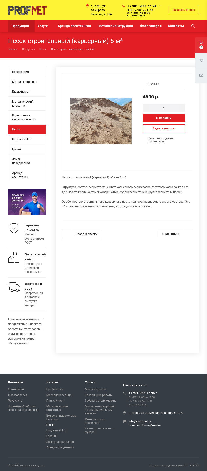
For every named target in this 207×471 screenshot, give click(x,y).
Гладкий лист (21, 91)
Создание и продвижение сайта (168, 465)
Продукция (21, 26)
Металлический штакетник (22, 103)
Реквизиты (15, 400)
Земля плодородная (21, 161)
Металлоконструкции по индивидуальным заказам (99, 410)
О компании (16, 389)
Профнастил (20, 71)
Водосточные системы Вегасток (24, 117)
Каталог (52, 382)
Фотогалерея (151, 26)
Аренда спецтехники (74, 26)
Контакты (176, 26)
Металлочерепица (24, 81)
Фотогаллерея (17, 395)
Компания (15, 382)
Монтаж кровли (95, 389)
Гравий (16, 149)
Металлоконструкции (115, 26)
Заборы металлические (100, 400)
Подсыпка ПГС (21, 139)
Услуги (43, 26)
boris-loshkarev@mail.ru (145, 425)
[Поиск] (193, 26)
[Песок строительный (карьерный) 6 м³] (101, 121)
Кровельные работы (98, 395)
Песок (16, 129)
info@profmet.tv (140, 421)
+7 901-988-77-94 (141, 6)
